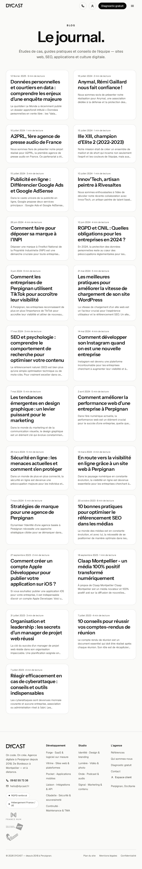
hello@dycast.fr (17, 786)
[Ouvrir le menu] (132, 6)
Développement (55, 745)
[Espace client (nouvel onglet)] (92, 6)
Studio (82, 745)
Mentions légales (108, 855)
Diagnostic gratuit (112, 6)
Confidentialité (128, 855)
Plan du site (89, 855)
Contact (115, 771)
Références (117, 752)
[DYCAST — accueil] (14, 5)
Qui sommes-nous (121, 758)
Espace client (123, 777)
